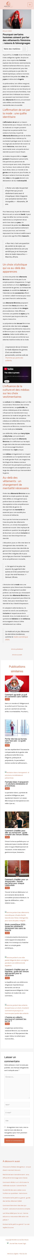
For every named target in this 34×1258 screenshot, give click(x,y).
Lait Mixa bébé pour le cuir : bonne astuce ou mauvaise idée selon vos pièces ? (15, 1216)
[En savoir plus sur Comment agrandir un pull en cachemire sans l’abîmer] (17, 684)
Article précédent (17, 649)
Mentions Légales (12, 1254)
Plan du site (23, 1254)
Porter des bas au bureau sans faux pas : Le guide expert (16, 741)
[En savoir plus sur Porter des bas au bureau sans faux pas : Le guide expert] (17, 728)
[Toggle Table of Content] (23, 49)
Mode (7, 699)
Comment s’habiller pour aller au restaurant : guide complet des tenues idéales (16, 832)
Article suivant (17, 655)
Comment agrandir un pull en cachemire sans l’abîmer (16, 696)
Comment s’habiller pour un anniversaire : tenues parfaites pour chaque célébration (16, 882)
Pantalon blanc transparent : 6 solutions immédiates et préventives (16, 784)
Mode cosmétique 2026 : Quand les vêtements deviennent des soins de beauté (15, 927)
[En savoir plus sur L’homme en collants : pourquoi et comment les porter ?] (17, 1009)
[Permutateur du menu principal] (30, 4)
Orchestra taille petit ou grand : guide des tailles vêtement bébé (16, 1199)
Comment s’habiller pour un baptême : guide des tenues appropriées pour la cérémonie (17, 972)
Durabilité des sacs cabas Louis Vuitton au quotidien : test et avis (15, 1191)
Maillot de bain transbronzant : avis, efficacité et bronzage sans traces (16, 1176)
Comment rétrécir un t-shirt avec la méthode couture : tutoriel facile (16, 1183)
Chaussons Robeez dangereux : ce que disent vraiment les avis (17, 1168)
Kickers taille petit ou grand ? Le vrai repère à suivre (16, 1225)
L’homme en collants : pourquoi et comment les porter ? (15, 1019)
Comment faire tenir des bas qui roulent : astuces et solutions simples (16, 1207)
